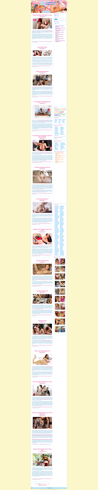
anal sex (40, 161)
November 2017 (62, 206)
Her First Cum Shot (56, 146)
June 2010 (61, 247)
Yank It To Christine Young (42, 260)
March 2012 (61, 238)
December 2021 (57, 230)
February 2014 (62, 228)
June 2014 (61, 225)
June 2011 (61, 242)
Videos (35, 41)
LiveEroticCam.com (57, 134)
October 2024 (56, 211)
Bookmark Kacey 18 (42, 16)
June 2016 (61, 217)
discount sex (43, 41)
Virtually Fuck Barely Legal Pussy (42, 167)
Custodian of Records (53, 489)
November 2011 (62, 240)
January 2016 (61, 219)
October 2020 (56, 237)
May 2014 (61, 226)
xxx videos (59, 115)
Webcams (64, 122)
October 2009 (61, 254)
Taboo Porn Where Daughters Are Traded (42, 381)
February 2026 (57, 206)
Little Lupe (56, 132)
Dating (56, 121)
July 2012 (61, 237)
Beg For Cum (56, 143)
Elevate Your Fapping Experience (42, 350)
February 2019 (57, 248)
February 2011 (62, 243)
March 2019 (56, 247)
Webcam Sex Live (63, 134)
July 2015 (61, 221)
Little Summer (62, 142)
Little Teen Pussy (63, 143)
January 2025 (56, 210)
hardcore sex (49, 41)
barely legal (62, 108)
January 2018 (61, 205)
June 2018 (56, 253)
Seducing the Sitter (62, 129)
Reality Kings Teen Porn (62, 127)
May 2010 (61, 248)
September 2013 (62, 231)
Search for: (55, 17)
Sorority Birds (62, 146)
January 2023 (56, 221)
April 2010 (61, 249)
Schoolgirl (64, 119)
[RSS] (31, 488)
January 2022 (56, 229)
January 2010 (61, 251)
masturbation (60, 120)
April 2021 (56, 234)
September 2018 (57, 251)
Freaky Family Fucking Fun (42, 71)
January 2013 (61, 235)
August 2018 (56, 252)
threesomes (36, 162)
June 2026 (56, 205)
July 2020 (56, 239)
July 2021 (56, 233)
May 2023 (56, 219)
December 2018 (57, 249)
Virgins (61, 149)
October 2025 (56, 207)
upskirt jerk (33, 66)
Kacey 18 (62, 111)
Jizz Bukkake (56, 148)
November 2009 (62, 253)
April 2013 (61, 234)
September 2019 (57, 243)
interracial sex (34, 479)
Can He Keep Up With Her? (42, 199)
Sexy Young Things (62, 145)
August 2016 (61, 215)
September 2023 (57, 217)
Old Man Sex (56, 135)
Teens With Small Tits (57, 23)
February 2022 (57, 228)
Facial (55, 122)
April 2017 (61, 210)
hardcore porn (46, 41)
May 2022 (56, 226)
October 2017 (61, 207)
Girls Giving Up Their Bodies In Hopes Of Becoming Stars (42, 136)
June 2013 (61, 233)
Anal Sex (56, 119)
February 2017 (62, 211)
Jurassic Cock (57, 129)
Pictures (60, 121)
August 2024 (56, 212)
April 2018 (56, 254)
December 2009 (62, 252)
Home (55, 15)
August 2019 (56, 244)
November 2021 (57, 231)
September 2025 (57, 208)
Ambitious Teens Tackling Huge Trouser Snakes (42, 230)
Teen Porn (56, 114)
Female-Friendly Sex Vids (42, 290)
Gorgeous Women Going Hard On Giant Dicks (42, 449)
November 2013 (62, 230)
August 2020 (56, 238)
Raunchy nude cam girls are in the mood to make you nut (42, 413)
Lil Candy (56, 130)
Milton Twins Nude (63, 144)
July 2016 (61, 216)
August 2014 (61, 224)
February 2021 (57, 235)
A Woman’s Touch (42, 320)
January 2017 (61, 212)
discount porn (40, 41)
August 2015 (61, 220)
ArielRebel (56, 142)
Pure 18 (62, 126)
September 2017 (62, 208)
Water (63, 121)
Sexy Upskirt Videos (42, 47)
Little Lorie (56, 149)
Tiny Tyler (62, 133)
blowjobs (42, 161)
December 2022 (57, 222)
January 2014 (61, 229)
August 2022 (56, 224)
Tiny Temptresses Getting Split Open (42, 101)
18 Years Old (56, 126)
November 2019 (57, 242)
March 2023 (56, 220)
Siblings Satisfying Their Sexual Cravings (42, 15)
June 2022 (56, 225)
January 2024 (56, 215)
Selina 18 (62, 130)
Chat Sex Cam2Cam (56, 127)
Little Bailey (56, 131)
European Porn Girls (57, 145)
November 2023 (57, 216)
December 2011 (62, 239)
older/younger (33, 224)
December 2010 (62, 244)
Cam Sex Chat (57, 144)
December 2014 (62, 222)
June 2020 (56, 240)
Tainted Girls (62, 147)
